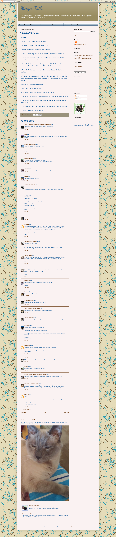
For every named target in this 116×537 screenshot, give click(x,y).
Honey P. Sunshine (28, 216)
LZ (25, 268)
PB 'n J (26, 366)
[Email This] (34, 115)
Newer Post (23, 412)
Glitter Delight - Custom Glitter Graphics (83, 58)
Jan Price (26, 394)
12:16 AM (26, 153)
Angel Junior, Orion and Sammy (32, 308)
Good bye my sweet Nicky (28, 419)
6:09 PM (26, 378)
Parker (26, 176)
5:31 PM (26, 370)
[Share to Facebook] (39, 115)
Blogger (71, 526)
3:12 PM (26, 353)
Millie (25, 134)
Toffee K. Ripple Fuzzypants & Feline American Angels (37, 124)
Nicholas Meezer (44, 24)
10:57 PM (26, 139)
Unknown (26, 224)
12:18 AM (26, 163)
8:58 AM (26, 250)
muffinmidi (27, 345)
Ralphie (79, 24)
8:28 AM (26, 211)
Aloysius (26, 357)
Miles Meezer (34, 24)
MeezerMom (80, 42)
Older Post (66, 412)
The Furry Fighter (28, 317)
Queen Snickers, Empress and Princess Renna (35, 374)
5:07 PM (26, 361)
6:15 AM (26, 180)
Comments (78, 98)
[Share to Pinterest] (41, 115)
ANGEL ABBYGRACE (29, 185)
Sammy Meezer (23, 24)
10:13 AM (26, 287)
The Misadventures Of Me (30, 241)
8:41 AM (26, 236)
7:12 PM (26, 406)
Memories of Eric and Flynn (31, 383)
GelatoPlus (60, 526)
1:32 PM (26, 312)
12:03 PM (26, 304)
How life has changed (34, 505)
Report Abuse (78, 66)
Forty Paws (27, 280)
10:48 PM (26, 129)
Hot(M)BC (26, 325)
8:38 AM (26, 219)
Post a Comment (26, 409)
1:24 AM (26, 172)
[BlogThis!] (36, 115)
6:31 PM (26, 389)
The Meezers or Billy (82, 44)
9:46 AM (26, 263)
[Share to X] (37, 115)
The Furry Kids (28, 255)
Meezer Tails (32, 8)
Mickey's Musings (28, 158)
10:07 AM (26, 276)
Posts (77, 96)
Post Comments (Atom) (32, 415)
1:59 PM (26, 321)
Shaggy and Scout (28, 300)
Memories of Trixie (70, 24)
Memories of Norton (57, 24)
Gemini (26, 168)
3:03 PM (26, 340)
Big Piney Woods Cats (29, 144)
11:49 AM (26, 295)
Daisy (25, 291)
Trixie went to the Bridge (27, 513)
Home (45, 412)
